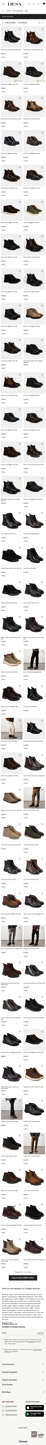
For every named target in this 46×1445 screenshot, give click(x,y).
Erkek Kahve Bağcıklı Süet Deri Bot (33, 1052)
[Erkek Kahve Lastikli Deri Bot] (11, 175)
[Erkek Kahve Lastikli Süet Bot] (11, 383)
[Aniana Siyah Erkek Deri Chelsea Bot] (34, 1005)
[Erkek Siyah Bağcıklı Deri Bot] (34, 72)
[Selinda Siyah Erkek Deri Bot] (11, 590)
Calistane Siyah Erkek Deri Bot (9, 1121)
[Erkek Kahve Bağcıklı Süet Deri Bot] (34, 1040)
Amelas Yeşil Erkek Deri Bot (31, 845)
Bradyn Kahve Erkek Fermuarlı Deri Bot (34, 638)
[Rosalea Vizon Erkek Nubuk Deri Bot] (11, 798)
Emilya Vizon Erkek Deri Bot (9, 672)
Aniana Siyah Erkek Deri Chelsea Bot (34, 1017)
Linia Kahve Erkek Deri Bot (31, 879)
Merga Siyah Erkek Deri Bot (31, 948)
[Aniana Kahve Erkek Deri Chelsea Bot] (34, 1247)
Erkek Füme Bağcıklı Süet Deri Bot (33, 499)
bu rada (30, 1342)
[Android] (35, 1414)
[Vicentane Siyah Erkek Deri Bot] (34, 1212)
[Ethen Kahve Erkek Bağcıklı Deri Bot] (11, 1212)
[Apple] (35, 1407)
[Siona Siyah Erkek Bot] (34, 556)
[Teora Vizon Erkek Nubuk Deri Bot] (11, 832)
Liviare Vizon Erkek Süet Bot (32, 1156)
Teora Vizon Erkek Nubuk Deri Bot (11, 845)
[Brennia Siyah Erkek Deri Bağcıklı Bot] (11, 936)
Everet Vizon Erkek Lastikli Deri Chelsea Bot (10, 1260)
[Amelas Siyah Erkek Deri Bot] (11, 1143)
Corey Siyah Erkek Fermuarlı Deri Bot (34, 983)
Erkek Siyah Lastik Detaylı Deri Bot (11, 49)
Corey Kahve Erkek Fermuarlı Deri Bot (11, 1018)
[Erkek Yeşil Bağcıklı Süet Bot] (34, 210)
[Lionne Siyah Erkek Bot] (34, 694)
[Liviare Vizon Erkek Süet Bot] (34, 1143)
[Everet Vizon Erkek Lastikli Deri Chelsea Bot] (11, 1247)
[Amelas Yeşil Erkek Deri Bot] (34, 832)
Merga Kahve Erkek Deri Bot (9, 741)
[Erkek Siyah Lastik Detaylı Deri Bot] (11, 37)
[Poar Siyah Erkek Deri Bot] (11, 521)
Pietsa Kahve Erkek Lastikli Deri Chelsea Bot (10, 1087)
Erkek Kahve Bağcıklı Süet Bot (9, 222)
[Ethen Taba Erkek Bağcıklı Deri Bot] (11, 901)
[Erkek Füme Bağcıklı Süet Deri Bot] (34, 486)
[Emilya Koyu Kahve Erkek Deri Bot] (34, 1074)
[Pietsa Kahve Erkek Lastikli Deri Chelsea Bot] (11, 1074)
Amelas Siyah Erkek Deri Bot (9, 1156)
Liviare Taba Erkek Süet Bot (31, 1190)
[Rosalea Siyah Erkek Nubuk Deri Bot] (11, 556)
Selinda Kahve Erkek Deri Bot (9, 1190)
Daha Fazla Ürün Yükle (23, 1278)
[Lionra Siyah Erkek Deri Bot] (34, 590)
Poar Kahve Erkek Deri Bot (31, 810)
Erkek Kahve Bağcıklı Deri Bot (9, 84)
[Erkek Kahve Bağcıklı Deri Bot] (11, 72)
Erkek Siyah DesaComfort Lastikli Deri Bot (10, 499)
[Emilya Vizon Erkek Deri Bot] (11, 659)
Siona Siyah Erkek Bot (30, 568)
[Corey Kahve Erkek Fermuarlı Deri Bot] (11, 1005)
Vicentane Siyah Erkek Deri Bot (32, 1225)
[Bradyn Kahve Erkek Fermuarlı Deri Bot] (34, 625)
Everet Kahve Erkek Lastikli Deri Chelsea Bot (10, 983)
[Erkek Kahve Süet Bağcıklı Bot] (11, 694)
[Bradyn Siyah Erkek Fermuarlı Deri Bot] (11, 625)
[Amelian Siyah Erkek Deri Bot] (34, 1109)
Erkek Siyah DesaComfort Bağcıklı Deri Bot (33, 361)
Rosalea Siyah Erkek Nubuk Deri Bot (11, 568)
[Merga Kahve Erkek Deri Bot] (11, 728)
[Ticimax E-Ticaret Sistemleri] (23, 1442)
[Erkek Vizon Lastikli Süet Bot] (34, 106)
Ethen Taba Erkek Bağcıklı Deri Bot (11, 914)
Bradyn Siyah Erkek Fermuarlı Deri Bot (11, 638)
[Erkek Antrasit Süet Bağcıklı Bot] (34, 659)
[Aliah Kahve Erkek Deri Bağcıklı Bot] (34, 901)
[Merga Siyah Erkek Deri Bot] (34, 936)
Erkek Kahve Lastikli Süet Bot (9, 395)
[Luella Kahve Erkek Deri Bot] (34, 521)
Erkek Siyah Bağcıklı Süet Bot (9, 291)
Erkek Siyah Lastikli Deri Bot (31, 291)
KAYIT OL (40, 1333)
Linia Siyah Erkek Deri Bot (8, 879)
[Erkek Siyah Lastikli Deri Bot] (34, 279)
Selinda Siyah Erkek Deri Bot (9, 603)
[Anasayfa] (3, 10)
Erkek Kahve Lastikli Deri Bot (9, 188)
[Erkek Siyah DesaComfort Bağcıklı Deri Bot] (34, 348)
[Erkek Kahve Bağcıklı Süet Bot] (11, 210)
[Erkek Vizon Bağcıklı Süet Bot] (34, 314)
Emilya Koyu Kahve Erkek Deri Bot (33, 1087)
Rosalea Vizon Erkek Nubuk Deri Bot (11, 810)
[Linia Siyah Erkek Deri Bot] (11, 867)
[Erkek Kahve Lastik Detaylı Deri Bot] (11, 106)
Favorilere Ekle (20, 29)
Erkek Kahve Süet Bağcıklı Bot (9, 706)
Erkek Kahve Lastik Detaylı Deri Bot (11, 119)
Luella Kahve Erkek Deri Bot (31, 533)
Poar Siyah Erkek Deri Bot (8, 533)
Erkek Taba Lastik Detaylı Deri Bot (33, 49)
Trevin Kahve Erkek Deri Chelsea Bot (34, 775)
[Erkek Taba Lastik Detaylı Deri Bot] (34, 37)
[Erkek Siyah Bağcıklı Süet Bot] (11, 279)
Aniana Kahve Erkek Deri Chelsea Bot (34, 1259)
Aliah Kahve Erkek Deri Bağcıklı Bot (34, 914)
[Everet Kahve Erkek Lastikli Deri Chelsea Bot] (11, 970)
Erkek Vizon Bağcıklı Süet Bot (32, 326)
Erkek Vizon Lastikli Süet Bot (32, 119)
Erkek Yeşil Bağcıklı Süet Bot (31, 222)
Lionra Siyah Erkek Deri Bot (31, 603)
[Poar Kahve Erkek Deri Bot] (34, 798)
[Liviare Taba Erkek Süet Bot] (34, 1178)
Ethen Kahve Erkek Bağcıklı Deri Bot (11, 1225)
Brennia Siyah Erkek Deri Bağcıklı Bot (11, 948)
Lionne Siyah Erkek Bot (30, 706)
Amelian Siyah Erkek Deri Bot (32, 1121)
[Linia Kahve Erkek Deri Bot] (34, 867)
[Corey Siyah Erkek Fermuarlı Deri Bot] (34, 970)
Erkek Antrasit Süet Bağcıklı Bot (33, 672)
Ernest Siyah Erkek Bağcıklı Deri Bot (11, 1052)
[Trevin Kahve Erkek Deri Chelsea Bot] (34, 763)
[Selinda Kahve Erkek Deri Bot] (11, 1178)
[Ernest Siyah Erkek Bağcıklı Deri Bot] (11, 1040)
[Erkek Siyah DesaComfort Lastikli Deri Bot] (11, 486)
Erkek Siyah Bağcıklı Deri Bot (32, 84)
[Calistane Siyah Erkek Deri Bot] (11, 1109)
